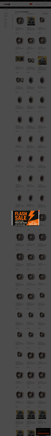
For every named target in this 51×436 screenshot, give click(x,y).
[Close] (39, 210)
